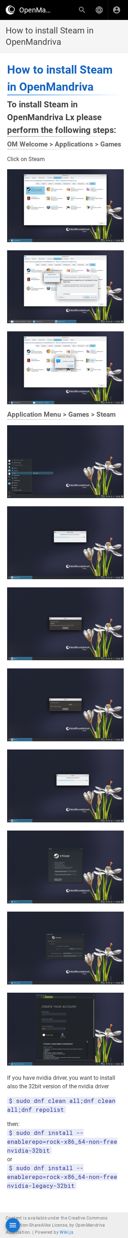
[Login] (116, 9)
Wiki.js (66, 1232)
